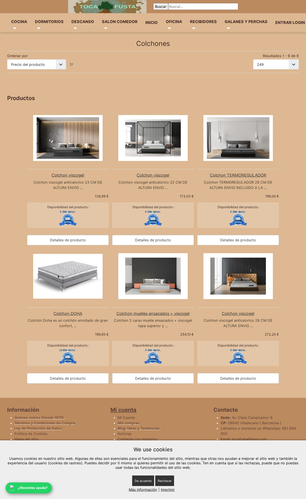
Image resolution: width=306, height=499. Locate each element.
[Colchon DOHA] (68, 276)
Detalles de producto (68, 240)
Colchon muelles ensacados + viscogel (153, 313)
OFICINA (174, 21)
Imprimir (168, 489)
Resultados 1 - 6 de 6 (281, 56)
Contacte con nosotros (137, 439)
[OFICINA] (168, 28)
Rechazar (165, 481)
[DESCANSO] (74, 28)
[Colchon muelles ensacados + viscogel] (153, 276)
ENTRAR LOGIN (290, 22)
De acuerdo (143, 481)
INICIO (151, 22)
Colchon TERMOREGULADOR (238, 175)
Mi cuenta (123, 410)
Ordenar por (17, 56)
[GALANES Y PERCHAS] (227, 28)
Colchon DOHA (68, 313)
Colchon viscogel (68, 175)
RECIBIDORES (203, 21)
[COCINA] (14, 28)
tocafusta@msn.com (249, 439)
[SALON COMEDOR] (105, 28)
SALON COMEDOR (120, 21)
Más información (143, 489)
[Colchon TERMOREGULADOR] (238, 138)
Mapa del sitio (26, 439)
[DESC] (72, 64)
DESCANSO (82, 21)
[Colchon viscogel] (68, 138)
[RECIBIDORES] (193, 28)
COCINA (19, 21)
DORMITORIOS (49, 21)
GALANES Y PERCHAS (246, 21)
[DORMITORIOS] (38, 28)
